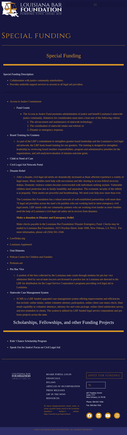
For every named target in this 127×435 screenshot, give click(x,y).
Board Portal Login (58, 374)
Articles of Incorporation (63, 386)
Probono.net (16, 263)
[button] (95, 4)
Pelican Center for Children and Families (31, 256)
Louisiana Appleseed (21, 244)
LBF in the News (56, 394)
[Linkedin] (99, 416)
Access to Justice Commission (25, 101)
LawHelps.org (17, 238)
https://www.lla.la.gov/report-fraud (57, 414)
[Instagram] (117, 416)
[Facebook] (89, 416)
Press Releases (55, 390)
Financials (53, 378)
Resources (53, 398)
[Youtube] (108, 416)
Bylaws (51, 382)
